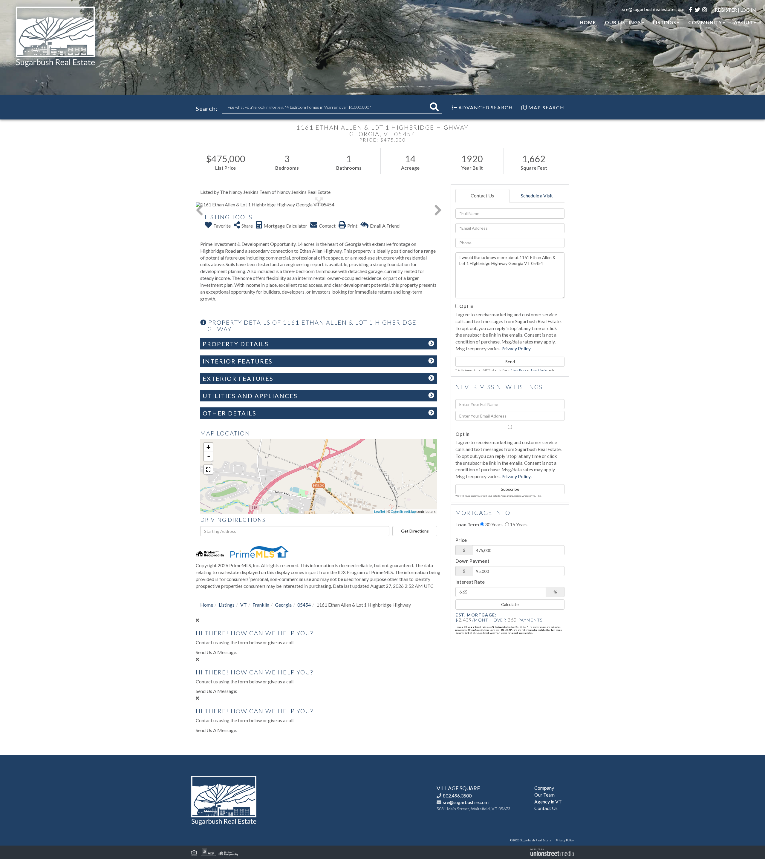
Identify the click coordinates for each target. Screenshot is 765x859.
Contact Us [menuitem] (546, 808)
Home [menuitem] (588, 22)
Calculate (510, 604)
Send (510, 361)
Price (461, 540)
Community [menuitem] (705, 22)
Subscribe (510, 489)
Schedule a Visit (537, 195)
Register (726, 10)
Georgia (283, 605)
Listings (227, 605)
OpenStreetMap (403, 511)
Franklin (261, 605)
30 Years (493, 524)
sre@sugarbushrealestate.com (653, 9)
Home (206, 605)
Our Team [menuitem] (544, 794)
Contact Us (482, 195)
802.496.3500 (457, 795)
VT (243, 605)
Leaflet (379, 511)
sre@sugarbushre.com (466, 802)
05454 (304, 605)
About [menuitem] (743, 22)
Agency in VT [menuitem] (548, 801)
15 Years (518, 524)
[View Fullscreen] (208, 469)
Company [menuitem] (544, 788)
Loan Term (467, 524)
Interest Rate (470, 582)
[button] (434, 107)
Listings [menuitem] (664, 22)
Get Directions (415, 530)
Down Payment (472, 561)
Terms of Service (539, 370)
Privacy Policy (516, 348)
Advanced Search (485, 107)
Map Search (546, 107)
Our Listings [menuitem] (623, 22)
